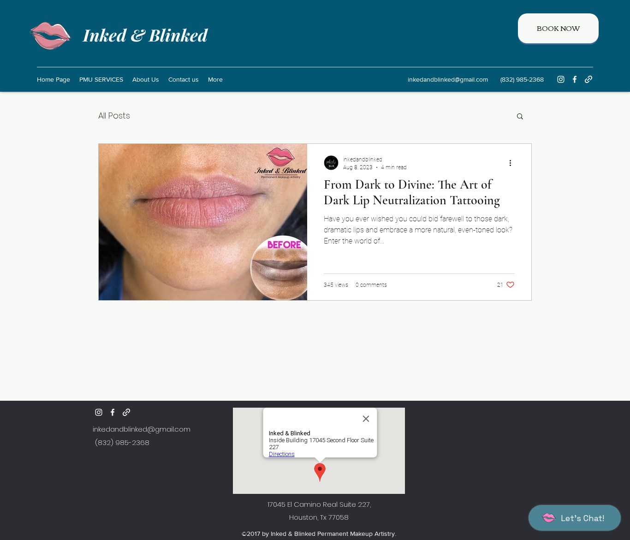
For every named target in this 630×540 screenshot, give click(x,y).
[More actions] (513, 162)
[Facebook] (574, 79)
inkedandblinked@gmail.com (448, 79)
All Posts (114, 115)
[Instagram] (560, 79)
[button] (520, 117)
